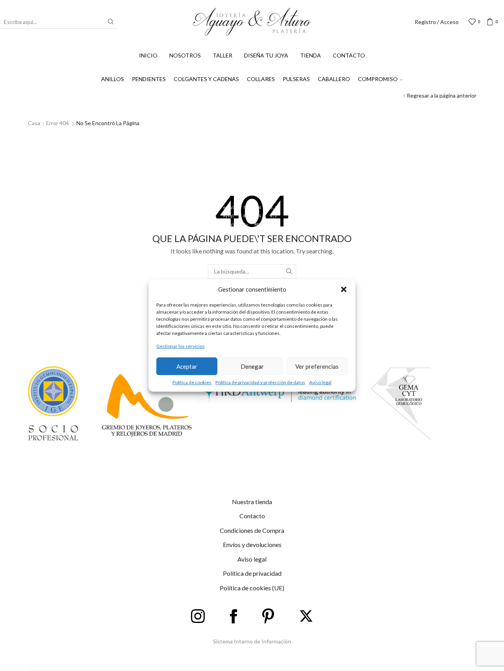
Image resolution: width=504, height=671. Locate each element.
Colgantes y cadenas (206, 79)
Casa (34, 123)
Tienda (310, 55)
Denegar (252, 366)
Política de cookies (191, 382)
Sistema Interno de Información (252, 641)
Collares (261, 79)
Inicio (148, 55)
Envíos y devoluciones (252, 544)
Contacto (349, 55)
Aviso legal (320, 382)
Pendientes (149, 79)
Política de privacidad (252, 573)
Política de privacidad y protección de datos (260, 382)
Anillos (112, 79)
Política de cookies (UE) (252, 588)
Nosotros (185, 55)
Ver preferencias (317, 366)
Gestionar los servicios (180, 346)
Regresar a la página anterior (441, 95)
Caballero (334, 79)
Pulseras (296, 79)
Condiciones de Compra (252, 530)
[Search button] (110, 21)
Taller (222, 55)
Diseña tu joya (266, 55)
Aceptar (186, 366)
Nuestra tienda (252, 501)
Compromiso (378, 79)
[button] (344, 289)
